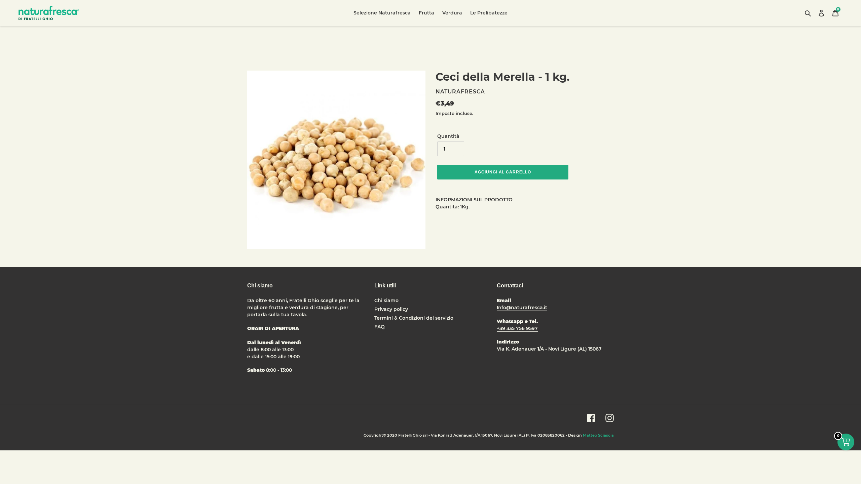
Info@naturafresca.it (522, 308)
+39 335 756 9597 (517, 328)
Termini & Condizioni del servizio (413, 318)
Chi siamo (386, 300)
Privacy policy (391, 309)
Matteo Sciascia (598, 435)
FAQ (379, 327)
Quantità (448, 136)
